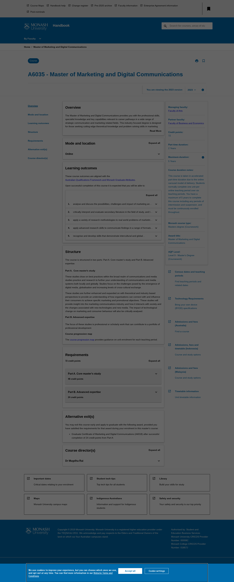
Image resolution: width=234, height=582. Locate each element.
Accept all (130, 571)
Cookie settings (157, 571)
